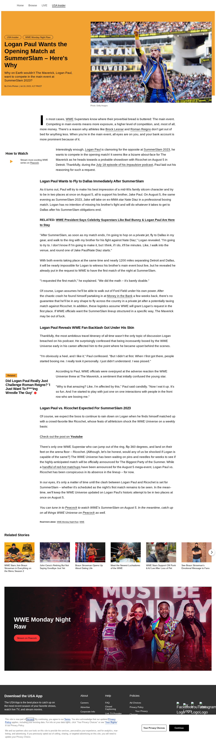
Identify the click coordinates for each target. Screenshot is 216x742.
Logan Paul (93, 149)
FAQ (107, 702)
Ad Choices (135, 702)
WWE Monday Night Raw (68, 522)
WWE (70, 119)
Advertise (85, 707)
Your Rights (111, 722)
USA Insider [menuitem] (58, 5)
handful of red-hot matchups (61, 467)
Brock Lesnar (114, 129)
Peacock (34, 162)
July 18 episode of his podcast (124, 164)
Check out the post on (61, 436)
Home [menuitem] (20, 5)
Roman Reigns (140, 129)
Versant (30, 719)
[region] (108, 728)
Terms (67, 719)
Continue (179, 728)
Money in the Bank (120, 296)
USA (8, 6)
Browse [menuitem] (32, 5)
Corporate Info (87, 711)
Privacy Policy (136, 707)
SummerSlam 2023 (157, 149)
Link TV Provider (113, 713)
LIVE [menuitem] (44, 5)
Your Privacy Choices (139, 713)
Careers (84, 702)
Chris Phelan (12, 86)
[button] (211, 552)
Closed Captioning (110, 707)
